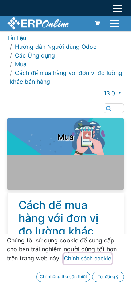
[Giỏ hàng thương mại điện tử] (97, 23)
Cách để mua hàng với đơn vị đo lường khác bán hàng (59, 224)
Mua (21, 64)
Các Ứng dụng (35, 55)
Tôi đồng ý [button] (108, 276)
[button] (114, 93)
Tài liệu (16, 38)
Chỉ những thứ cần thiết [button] (63, 276)
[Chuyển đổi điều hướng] (115, 23)
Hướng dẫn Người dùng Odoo (56, 46)
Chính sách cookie (87, 258)
